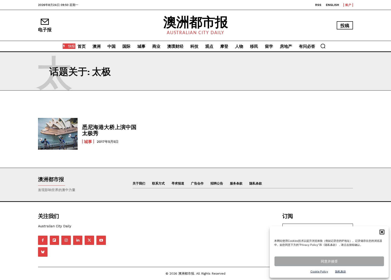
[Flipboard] (54, 240)
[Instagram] (66, 240)
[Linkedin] (78, 240)
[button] (382, 232)
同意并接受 (329, 261)
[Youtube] (101, 240)
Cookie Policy (319, 271)
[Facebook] (43, 240)
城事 (88, 141)
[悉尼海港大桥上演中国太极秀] (58, 134)
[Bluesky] (43, 252)
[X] (89, 240)
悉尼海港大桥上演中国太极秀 (109, 130)
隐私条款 (340, 271)
